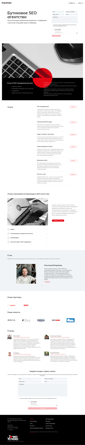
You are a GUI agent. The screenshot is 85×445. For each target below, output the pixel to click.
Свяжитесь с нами (58, 220)
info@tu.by (72, 3)
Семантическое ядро (50, 423)
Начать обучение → (33, 432)
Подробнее (47, 281)
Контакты (32, 425)
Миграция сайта (49, 428)
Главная (32, 419)
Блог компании (33, 421)
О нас (31, 423)
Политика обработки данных (36, 428)
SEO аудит (48, 421)
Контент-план (49, 425)
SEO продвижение (50, 419)
